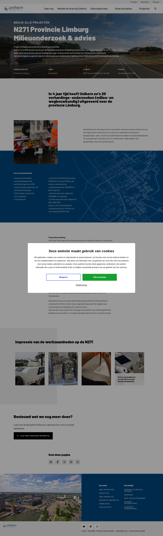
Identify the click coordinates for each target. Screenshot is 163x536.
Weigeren (63, 277)
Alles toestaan (99, 277)
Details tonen (81, 285)
